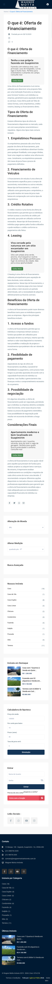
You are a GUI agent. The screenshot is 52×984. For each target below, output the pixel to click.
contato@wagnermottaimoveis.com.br (20, 859)
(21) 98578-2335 (11, 851)
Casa (9, 588)
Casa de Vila (11, 594)
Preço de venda (13, 714)
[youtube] (26, 820)
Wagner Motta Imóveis (14, 863)
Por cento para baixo (14, 723)
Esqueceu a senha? (31, 792)
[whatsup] (18, 820)
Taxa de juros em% (14, 741)
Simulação (26, 752)
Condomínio (11, 617)
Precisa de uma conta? (15, 793)
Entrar (26, 787)
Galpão (9, 628)
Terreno (10, 645)
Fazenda (10, 623)
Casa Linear (11, 606)
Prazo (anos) (12, 732)
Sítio (9, 640)
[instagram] (34, 820)
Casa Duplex (11, 600)
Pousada (10, 634)
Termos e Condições (13, 978)
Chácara (10, 611)
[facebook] (10, 820)
